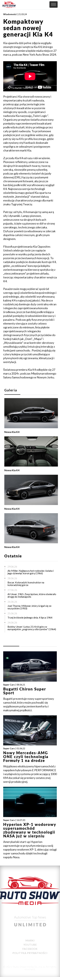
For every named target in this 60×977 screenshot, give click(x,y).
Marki (30, 940)
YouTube (30, 944)
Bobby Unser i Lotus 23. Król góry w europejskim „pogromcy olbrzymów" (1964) (32, 628)
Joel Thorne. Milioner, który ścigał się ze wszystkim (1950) (29, 607)
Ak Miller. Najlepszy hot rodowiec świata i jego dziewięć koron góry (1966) (31, 572)
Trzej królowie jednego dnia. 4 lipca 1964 (30, 617)
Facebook (30, 948)
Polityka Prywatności (30, 952)
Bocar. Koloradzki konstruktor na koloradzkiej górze (26, 583)
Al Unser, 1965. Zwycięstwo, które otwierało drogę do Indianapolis (32, 595)
